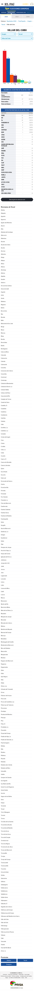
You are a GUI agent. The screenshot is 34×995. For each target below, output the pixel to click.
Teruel (2, 809)
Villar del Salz (4, 922)
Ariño (2, 295)
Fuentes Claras (5, 512)
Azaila (2, 298)
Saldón (3, 774)
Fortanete (3, 493)
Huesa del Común (5, 553)
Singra (2, 802)
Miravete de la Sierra (6, 623)
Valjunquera (4, 900)
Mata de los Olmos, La (7, 610)
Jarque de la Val (5, 563)
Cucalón (3, 456)
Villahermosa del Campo (7, 913)
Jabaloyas (3, 560)
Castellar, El (4, 405)
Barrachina (4, 311)
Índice (22, 977)
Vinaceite (3, 941)
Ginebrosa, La (4, 531)
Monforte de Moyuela (6, 629)
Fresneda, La (4, 500)
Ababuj (3, 210)
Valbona (3, 881)
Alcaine (3, 241)
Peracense (4, 708)
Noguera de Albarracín (7, 661)
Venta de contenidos (13, 974)
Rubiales (3, 761)
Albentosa (3, 238)
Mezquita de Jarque (6, 616)
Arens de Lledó (5, 289)
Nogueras (3, 664)
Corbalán (3, 434)
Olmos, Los (4, 686)
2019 (6, 16)
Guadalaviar (4, 538)
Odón (2, 673)
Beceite (3, 317)
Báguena (3, 304)
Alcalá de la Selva (5, 244)
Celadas (3, 421)
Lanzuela (3, 579)
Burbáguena (4, 348)
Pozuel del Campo (5, 733)
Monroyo (3, 635)
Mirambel (3, 620)
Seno (2, 799)
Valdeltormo (4, 894)
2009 (27, 16)
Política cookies (15, 976)
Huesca (9, 960)
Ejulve (2, 468)
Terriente (3, 806)
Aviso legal (26, 974)
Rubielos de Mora (5, 768)
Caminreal (3, 377)
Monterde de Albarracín (7, 645)
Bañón (2, 307)
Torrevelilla (4, 853)
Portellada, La (4, 727)
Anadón (3, 279)
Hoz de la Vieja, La (6, 550)
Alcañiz (3, 248)
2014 (17, 16)
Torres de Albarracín (6, 850)
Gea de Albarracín (5, 528)
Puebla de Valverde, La (7, 739)
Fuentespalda (4, 519)
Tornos (3, 818)
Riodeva (3, 752)
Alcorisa (3, 251)
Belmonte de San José (7, 323)
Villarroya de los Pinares (7, 932)
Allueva (3, 267)
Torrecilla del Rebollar (7, 828)
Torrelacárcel (4, 840)
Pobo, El (3, 724)
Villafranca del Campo (7, 910)
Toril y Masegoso (5, 812)
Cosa (2, 440)
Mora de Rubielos (5, 648)
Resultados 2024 (21, 12)
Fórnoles (3, 490)
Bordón (3, 339)
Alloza (2, 263)
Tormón (3, 815)
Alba (2, 229)
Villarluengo (4, 925)
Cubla (2, 453)
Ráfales (3, 746)
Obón (2, 670)
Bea (2, 314)
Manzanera (4, 601)
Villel (2, 938)
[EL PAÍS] (9, 4)
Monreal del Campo (6, 632)
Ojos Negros (4, 676)
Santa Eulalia (4, 790)
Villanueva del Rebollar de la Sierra (10, 916)
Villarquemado (5, 929)
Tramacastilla (4, 865)
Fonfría (3, 484)
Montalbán (4, 639)
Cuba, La (3, 449)
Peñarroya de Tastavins (7, 705)
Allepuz (3, 260)
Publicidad (21, 974)
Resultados (11, 12)
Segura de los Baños (6, 796)
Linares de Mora (5, 588)
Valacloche (4, 878)
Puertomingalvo (5, 743)
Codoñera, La (4, 430)
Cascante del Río (5, 396)
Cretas (2, 443)
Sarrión (3, 793)
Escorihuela (4, 471)
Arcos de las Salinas (6, 285)
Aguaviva (3, 219)
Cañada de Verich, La (6, 386)
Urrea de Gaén (5, 872)
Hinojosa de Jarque (6, 547)
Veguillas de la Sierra (6, 906)
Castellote (3, 408)
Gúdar (2, 541)
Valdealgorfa (4, 884)
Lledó (2, 591)
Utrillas (3, 875)
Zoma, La (3, 951)
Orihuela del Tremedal (7, 689)
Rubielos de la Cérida (6, 765)
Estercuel (3, 478)
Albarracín (4, 235)
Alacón (3, 226)
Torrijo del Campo (5, 859)
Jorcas (3, 569)
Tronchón (3, 869)
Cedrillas (3, 418)
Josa (2, 572)
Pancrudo (3, 698)
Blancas (3, 333)
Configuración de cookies (26, 976)
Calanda (3, 361)
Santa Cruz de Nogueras (7, 787)
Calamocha (4, 358)
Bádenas (3, 301)
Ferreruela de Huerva (6, 481)
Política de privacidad (6, 976)
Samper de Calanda (6, 777)
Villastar (3, 935)
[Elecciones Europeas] (17, 8)
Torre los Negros (5, 843)
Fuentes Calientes (5, 509)
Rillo (2, 749)
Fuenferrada (4, 506)
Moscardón (4, 651)
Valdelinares (4, 891)
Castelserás (4, 415)
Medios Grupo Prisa (16, 988)
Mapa (6, 977)
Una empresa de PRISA (16, 983)
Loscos (3, 594)
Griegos (3, 534)
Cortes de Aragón (5, 437)
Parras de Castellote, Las (7, 702)
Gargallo (3, 525)
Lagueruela (4, 575)
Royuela (3, 758)
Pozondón (3, 730)
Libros (2, 582)
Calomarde (4, 364)
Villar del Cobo (5, 919)
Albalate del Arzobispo (7, 232)
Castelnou (3, 412)
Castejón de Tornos (6, 399)
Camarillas (4, 374)
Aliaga (2, 257)
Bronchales (4, 342)
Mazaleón (3, 613)
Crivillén (3, 446)
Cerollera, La (4, 427)
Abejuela (3, 213)
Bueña (2, 345)
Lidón (2, 585)
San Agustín (4, 780)
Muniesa (3, 657)
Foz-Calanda (4, 497)
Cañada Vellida (5, 389)
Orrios (2, 692)
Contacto (5, 974)
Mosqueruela (4, 654)
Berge (2, 326)
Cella (2, 424)
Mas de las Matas (5, 607)
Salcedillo (3, 771)
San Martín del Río (6, 784)
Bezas (2, 330)
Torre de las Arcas (6, 834)
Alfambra (3, 254)
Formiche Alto (4, 487)
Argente (3, 292)
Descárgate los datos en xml (17, 199)
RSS (26, 977)
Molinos (3, 626)
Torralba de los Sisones (7, 821)
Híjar (2, 544)
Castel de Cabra (5, 402)
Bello (2, 320)
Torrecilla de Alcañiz (6, 825)
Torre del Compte (5, 837)
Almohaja (3, 270)
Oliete (2, 683)
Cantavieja (4, 380)
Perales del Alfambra (6, 714)
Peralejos (3, 711)
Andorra (3, 282)
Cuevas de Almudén (6, 462)
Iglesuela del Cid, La (6, 557)
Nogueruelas (4, 667)
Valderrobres (4, 897)
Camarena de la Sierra (7, 371)
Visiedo (3, 944)
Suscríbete (25, 4)
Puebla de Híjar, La (6, 736)
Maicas (3, 598)
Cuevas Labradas (5, 465)
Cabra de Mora (5, 352)
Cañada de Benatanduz (7, 383)
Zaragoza (8, 964)
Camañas (3, 367)
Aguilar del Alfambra (6, 222)
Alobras (3, 273)
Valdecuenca (4, 888)
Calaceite (3, 355)
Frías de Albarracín (6, 503)
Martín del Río (4, 604)
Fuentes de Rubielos (6, 516)
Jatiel (2, 566)
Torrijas (3, 856)
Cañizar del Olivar (5, 393)
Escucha (3, 475)
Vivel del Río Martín (6, 947)
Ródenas (3, 755)
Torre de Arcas (5, 831)
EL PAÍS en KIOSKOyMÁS (14, 977)
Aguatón (3, 216)
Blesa (2, 336)
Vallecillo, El (4, 903)
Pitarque (3, 717)
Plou (2, 720)
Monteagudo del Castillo (7, 642)
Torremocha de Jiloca (7, 847)
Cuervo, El (3, 459)
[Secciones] (2, 4)
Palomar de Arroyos (6, 695)
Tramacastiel (4, 862)
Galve (2, 522)
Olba (2, 679)
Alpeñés (3, 276)
